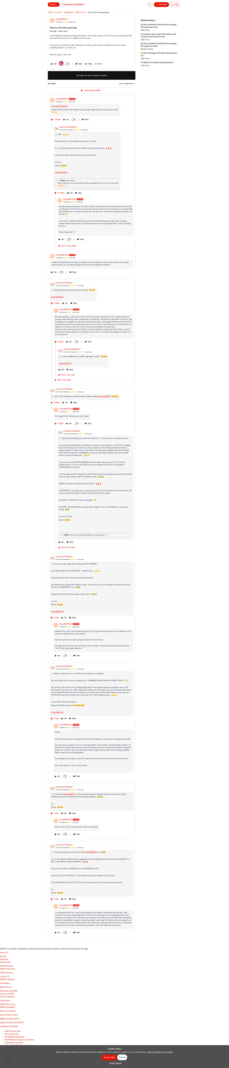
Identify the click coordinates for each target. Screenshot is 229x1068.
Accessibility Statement (14, 1037)
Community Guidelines (73, 4)
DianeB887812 (61, 19)
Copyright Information (14, 1043)
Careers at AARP (7, 994)
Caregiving (68, 12)
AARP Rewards (6, 966)
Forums (58, 12)
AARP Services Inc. (8, 1004)
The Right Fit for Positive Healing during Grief (157, 62)
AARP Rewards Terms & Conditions (19, 1040)
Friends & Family (147, 49)
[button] (161, 4)
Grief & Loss (80, 12)
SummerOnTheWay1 (67, 127)
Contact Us (5, 976)
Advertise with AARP (9, 991)
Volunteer (4, 959)
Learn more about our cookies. (160, 1052)
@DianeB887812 (61, 172)
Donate (3, 956)
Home (50, 12)
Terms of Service (11, 1034)
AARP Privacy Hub (13, 1031)
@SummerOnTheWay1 (59, 106)
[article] (91, 110)
